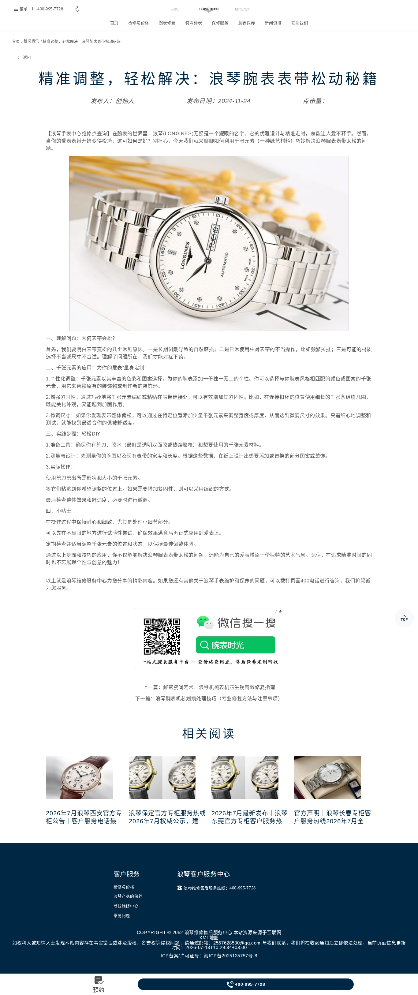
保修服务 (220, 23)
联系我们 (299, 23)
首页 (114, 23)
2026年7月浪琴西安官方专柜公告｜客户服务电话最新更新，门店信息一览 (84, 817)
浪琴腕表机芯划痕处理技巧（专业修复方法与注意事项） (219, 698)
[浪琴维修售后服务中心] (209, 9)
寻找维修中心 (126, 905)
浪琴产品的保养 (128, 896)
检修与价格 (138, 23)
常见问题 (122, 915)
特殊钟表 (193, 23)
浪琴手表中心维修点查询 (79, 133)
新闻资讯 (273, 23)
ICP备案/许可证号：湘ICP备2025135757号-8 (209, 955)
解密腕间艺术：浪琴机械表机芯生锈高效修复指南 (219, 687)
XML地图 (209, 937)
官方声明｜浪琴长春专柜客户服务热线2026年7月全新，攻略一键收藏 (332, 817)
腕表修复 (167, 23)
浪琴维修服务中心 (86, 580)
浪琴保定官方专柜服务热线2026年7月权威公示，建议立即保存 (167, 817)
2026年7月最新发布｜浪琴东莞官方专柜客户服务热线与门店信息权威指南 (250, 817)
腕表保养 (246, 23)
